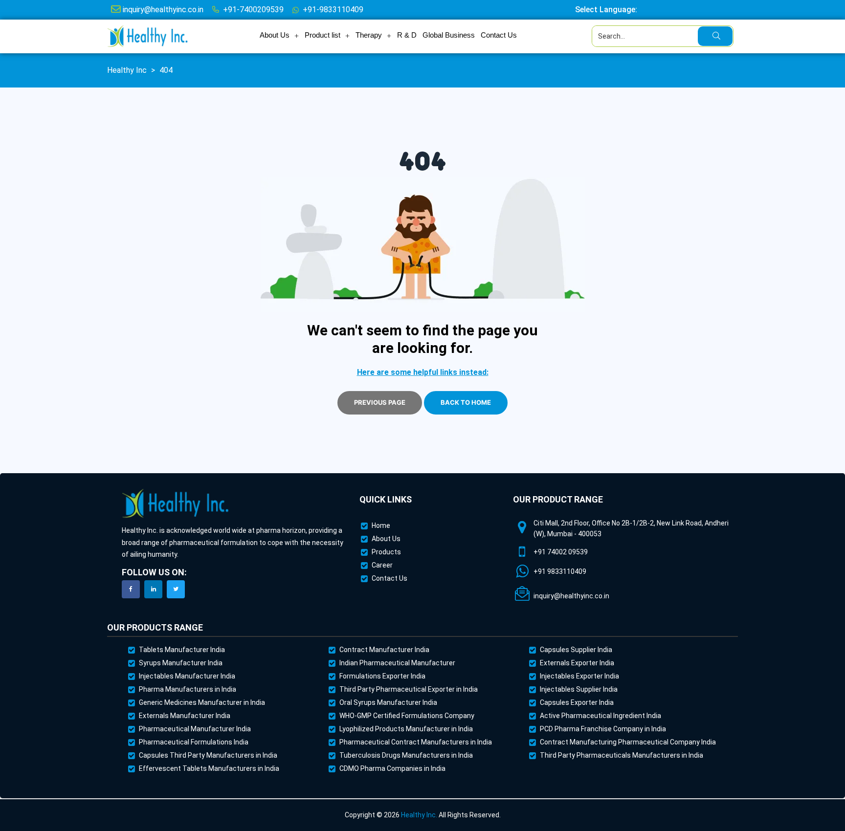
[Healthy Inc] (175, 504)
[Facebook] (131, 589)
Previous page (379, 402)
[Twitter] (176, 589)
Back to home (466, 402)
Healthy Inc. (419, 815)
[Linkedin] (153, 589)
